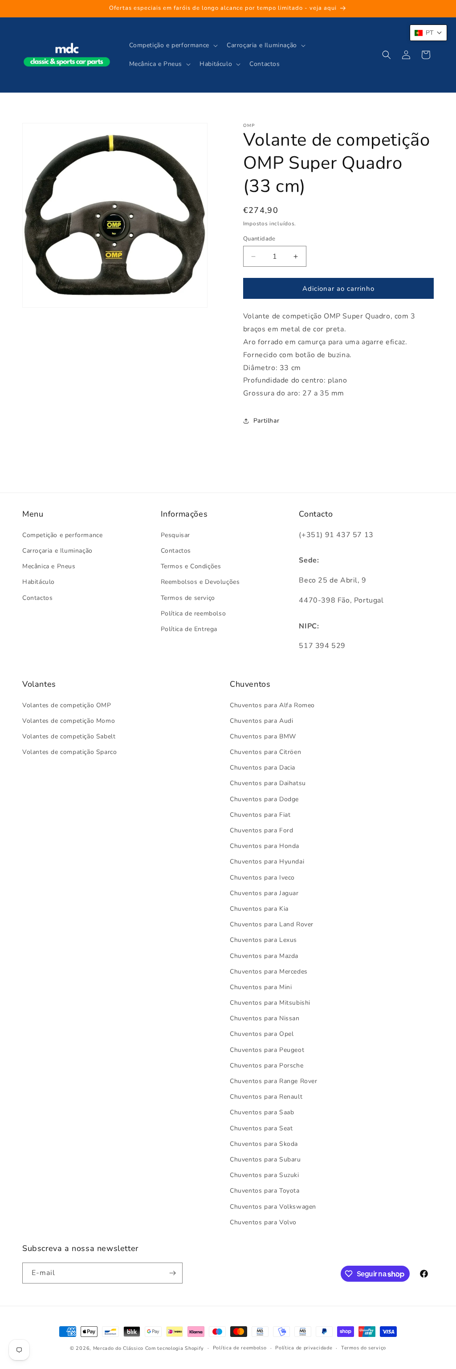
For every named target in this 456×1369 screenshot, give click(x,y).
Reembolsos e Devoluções (200, 582)
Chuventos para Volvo (263, 1222)
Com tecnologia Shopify (174, 1348)
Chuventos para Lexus (263, 940)
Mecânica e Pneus (49, 566)
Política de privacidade (303, 1348)
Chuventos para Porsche (266, 1065)
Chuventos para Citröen (265, 752)
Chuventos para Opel (261, 1034)
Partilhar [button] (266, 420)
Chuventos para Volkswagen (273, 1206)
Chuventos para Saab (262, 1112)
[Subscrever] (172, 1273)
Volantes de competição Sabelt (68, 736)
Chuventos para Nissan (265, 1018)
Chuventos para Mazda (264, 956)
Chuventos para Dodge (264, 799)
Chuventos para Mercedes (269, 971)
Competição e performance (62, 535)
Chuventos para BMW (263, 736)
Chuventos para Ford (261, 830)
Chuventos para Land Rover (272, 924)
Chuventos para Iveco (262, 877)
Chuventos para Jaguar (264, 893)
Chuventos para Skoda (264, 1144)
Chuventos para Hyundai (267, 861)
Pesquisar (175, 535)
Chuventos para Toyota (265, 1190)
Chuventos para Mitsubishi (270, 1002)
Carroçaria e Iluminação (57, 550)
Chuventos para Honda (264, 846)
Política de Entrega (189, 629)
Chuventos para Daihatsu (268, 783)
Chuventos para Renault (266, 1096)
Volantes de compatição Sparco (69, 752)
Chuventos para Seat (261, 1128)
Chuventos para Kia (259, 909)
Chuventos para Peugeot (267, 1050)
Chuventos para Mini (261, 987)
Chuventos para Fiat (260, 815)
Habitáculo (38, 582)
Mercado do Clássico (118, 1348)
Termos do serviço (363, 1348)
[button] (172, 45)
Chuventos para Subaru (265, 1159)
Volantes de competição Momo (68, 721)
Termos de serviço (188, 598)
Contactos (37, 598)
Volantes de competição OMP (66, 705)
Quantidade (259, 239)
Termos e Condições (191, 566)
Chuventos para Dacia (262, 767)
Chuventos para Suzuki (264, 1175)
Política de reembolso (193, 613)
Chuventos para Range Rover (274, 1081)
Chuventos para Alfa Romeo (272, 705)
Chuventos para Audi (261, 721)
